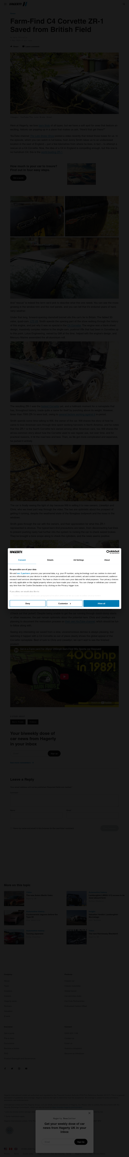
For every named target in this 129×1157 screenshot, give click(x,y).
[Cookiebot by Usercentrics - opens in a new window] (108, 552)
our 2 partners (23, 573)
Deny (27, 603)
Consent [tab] (22, 560)
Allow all (101, 603)
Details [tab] (50, 560)
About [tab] (107, 560)
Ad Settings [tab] (78, 560)
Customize (63, 603)
